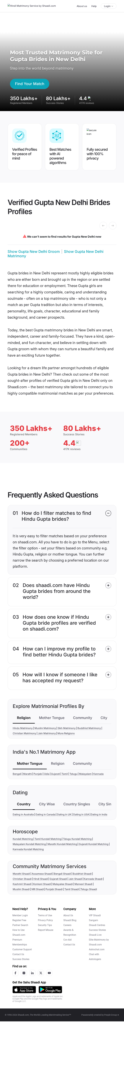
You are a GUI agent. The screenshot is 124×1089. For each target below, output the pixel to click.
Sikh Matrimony (67, 728)
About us (82, 6)
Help (94, 6)
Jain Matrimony (47, 733)
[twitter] (41, 973)
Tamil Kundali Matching (48, 838)
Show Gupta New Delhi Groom (34, 251)
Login (107, 6)
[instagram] (24, 973)
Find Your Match (29, 83)
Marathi (27, 773)
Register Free (19, 920)
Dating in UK (64, 814)
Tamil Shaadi (71, 889)
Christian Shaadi (22, 878)
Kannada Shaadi (93, 878)
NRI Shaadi (37, 889)
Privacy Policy (45, 920)
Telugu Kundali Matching (77, 838)
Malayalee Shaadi (63, 884)
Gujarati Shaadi (58, 878)
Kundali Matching (23, 838)
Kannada (98, 773)
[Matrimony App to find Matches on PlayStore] (50, 989)
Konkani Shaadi (42, 884)
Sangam (93, 920)
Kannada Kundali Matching (28, 849)
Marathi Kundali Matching (62, 844)
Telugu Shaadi (89, 889)
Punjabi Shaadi (54, 889)
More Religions (66, 733)
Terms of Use (45, 915)
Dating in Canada (45, 814)
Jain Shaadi (75, 878)
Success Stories (20, 959)
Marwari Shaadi (83, 884)
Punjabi (38, 773)
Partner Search (20, 925)
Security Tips (45, 925)
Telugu (73, 773)
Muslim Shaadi (21, 889)
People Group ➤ (111, 1015)
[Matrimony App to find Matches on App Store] (24, 989)
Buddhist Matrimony (89, 728)
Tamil (65, 773)
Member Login (20, 915)
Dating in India (99, 814)
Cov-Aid (67, 939)
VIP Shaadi (95, 915)
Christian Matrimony (24, 733)
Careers (67, 925)
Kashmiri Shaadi (22, 884)
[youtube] (49, 973)
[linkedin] (32, 973)
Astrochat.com (96, 949)
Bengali (17, 773)
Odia (46, 773)
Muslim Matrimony (45, 728)
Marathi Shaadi (21, 873)
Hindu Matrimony (23, 728)
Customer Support (22, 949)
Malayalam (85, 773)
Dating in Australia (23, 814)
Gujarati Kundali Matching (93, 844)
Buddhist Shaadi (82, 873)
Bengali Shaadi (62, 873)
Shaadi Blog (69, 920)
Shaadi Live (95, 934)
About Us (68, 915)
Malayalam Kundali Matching (29, 844)
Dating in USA (81, 814)
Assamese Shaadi (42, 873)
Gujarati (55, 773)
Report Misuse (45, 930)
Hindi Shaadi (40, 878)
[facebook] (15, 973)
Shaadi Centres (97, 925)
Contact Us (18, 954)
